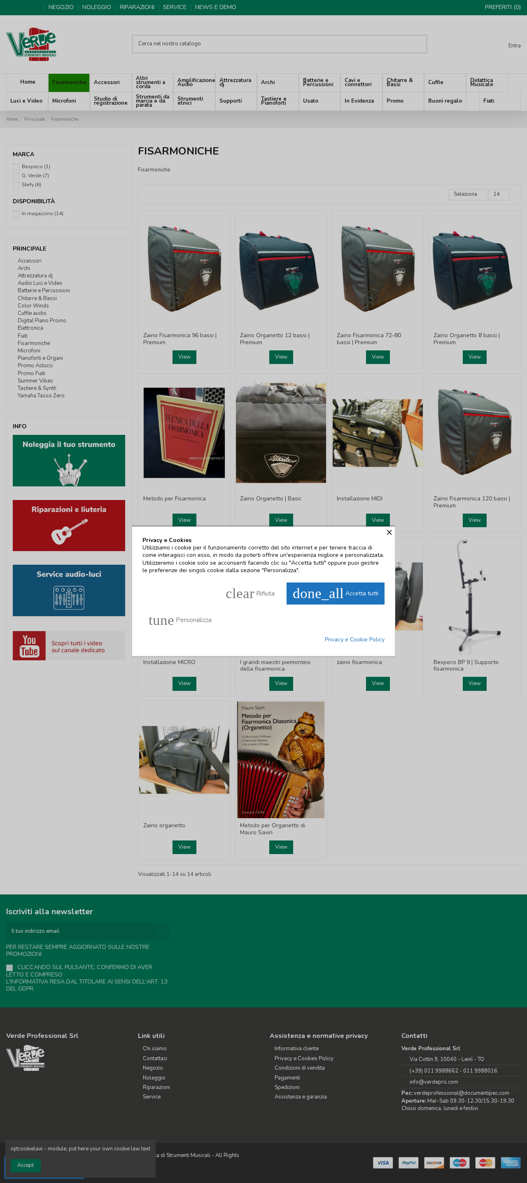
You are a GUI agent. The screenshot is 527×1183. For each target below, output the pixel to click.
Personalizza (180, 620)
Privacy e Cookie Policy (355, 639)
